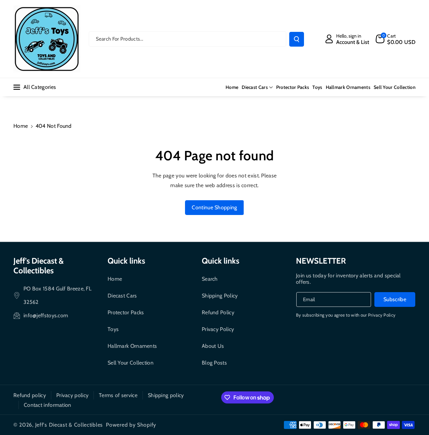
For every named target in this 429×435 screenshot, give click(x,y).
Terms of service (118, 395)
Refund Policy (218, 312)
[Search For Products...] (296, 39)
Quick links (126, 261)
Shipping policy (166, 395)
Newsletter (321, 261)
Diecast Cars (255, 87)
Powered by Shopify (131, 425)
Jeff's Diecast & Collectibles (38, 265)
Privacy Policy (218, 329)
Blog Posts (214, 363)
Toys (113, 329)
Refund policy (29, 395)
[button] (396, 39)
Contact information (47, 405)
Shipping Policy (220, 295)
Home (20, 126)
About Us (213, 346)
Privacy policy (72, 395)
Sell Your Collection (131, 363)
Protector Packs (126, 312)
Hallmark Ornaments (132, 346)
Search (210, 279)
